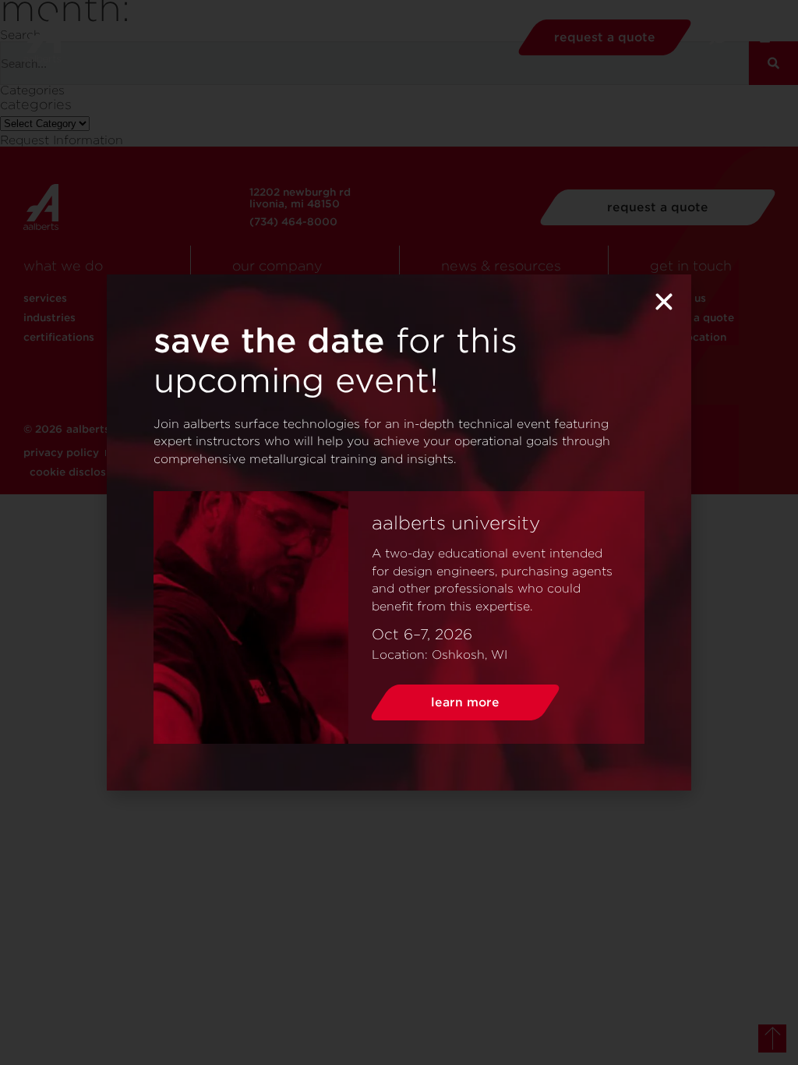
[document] (399, 532)
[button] (664, 301)
